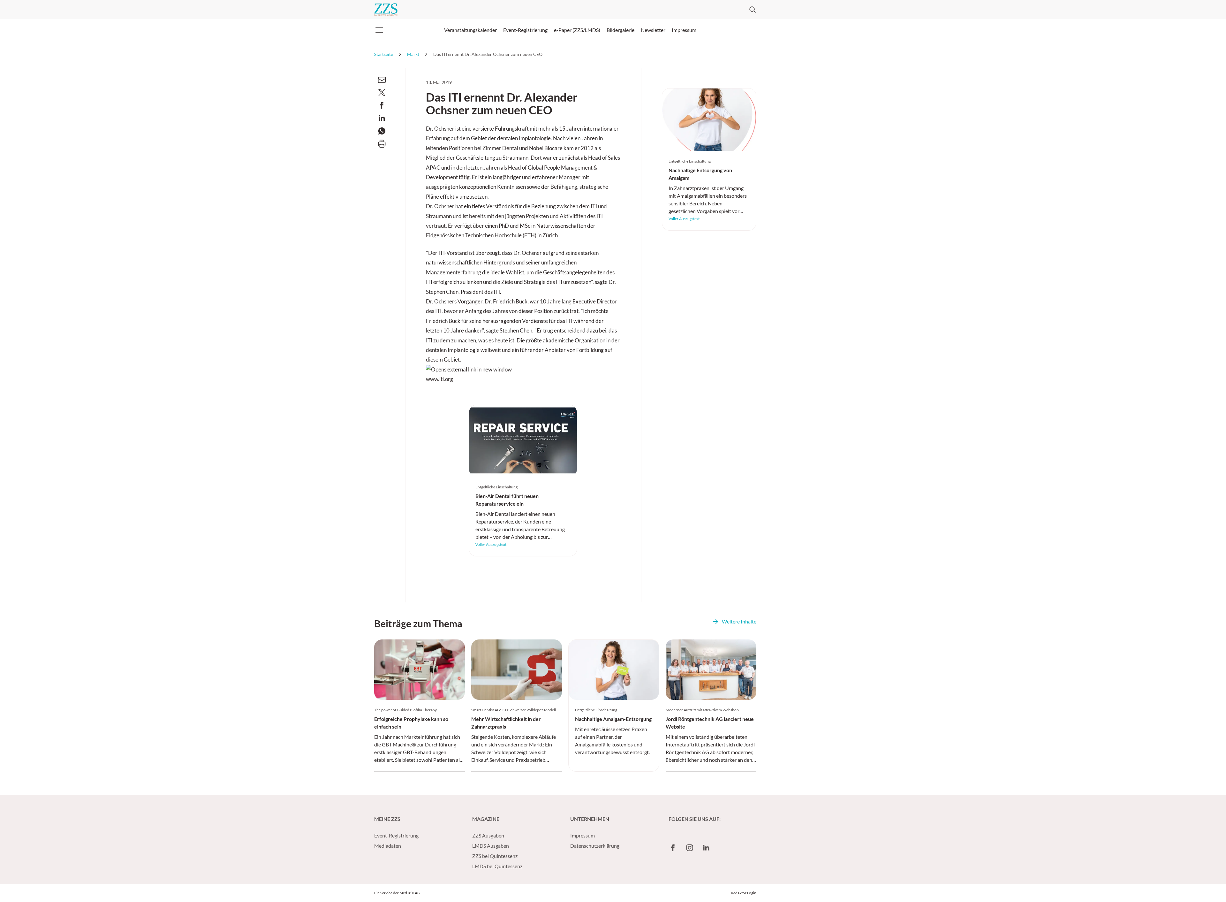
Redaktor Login (743, 893)
